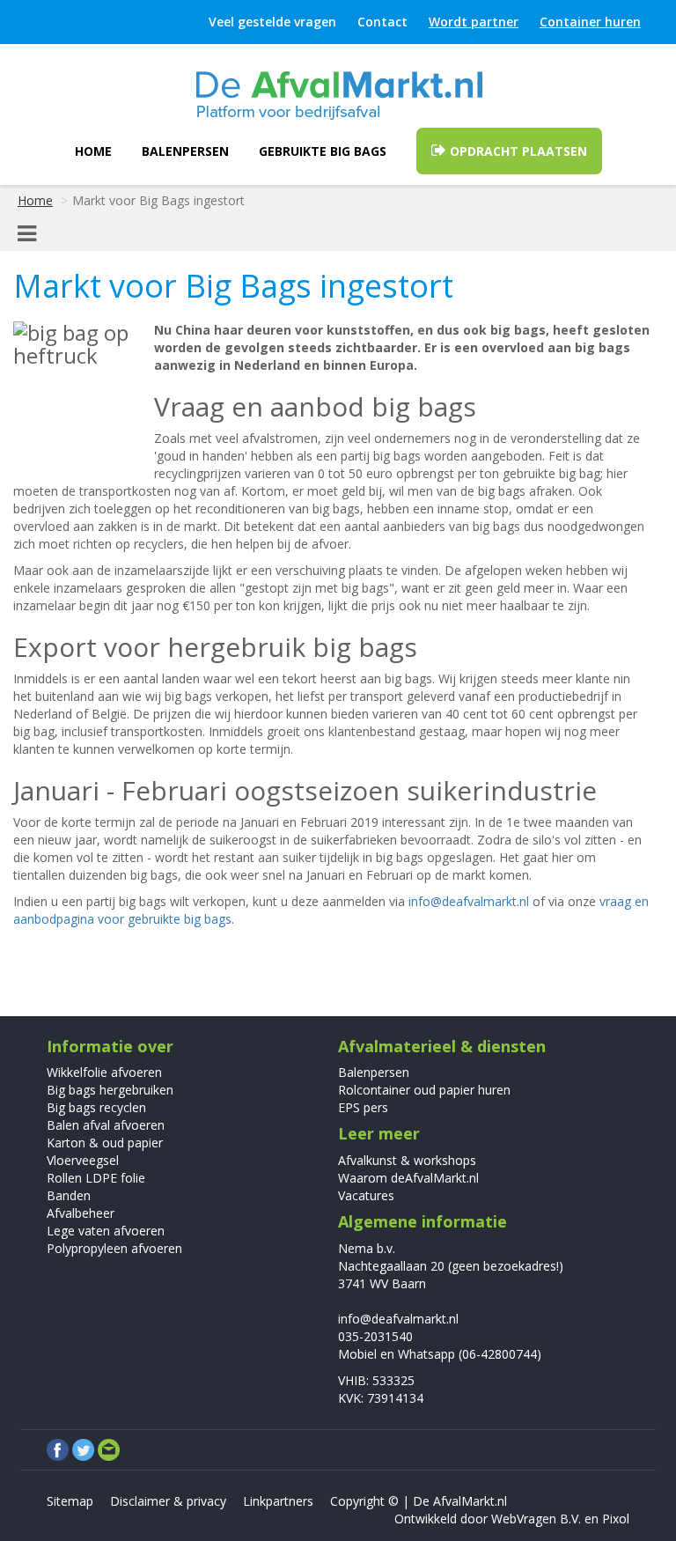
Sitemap (70, 1501)
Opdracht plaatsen (516, 151)
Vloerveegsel (83, 1160)
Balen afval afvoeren (106, 1125)
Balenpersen (185, 151)
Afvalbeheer (80, 1213)
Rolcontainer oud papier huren (424, 1089)
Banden (69, 1195)
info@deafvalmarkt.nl (468, 901)
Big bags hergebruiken (110, 1089)
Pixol (615, 1518)
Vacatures (366, 1195)
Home (93, 151)
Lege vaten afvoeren (106, 1230)
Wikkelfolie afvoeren (104, 1072)
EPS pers (363, 1107)
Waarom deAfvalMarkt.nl (408, 1177)
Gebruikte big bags (322, 151)
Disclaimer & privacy (168, 1501)
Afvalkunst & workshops (407, 1160)
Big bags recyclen (96, 1107)
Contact (382, 21)
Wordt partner (473, 21)
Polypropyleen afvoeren (114, 1248)
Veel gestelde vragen (272, 21)
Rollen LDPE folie (96, 1177)
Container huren (590, 21)
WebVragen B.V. (536, 1518)
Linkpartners (278, 1501)
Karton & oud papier (105, 1142)
